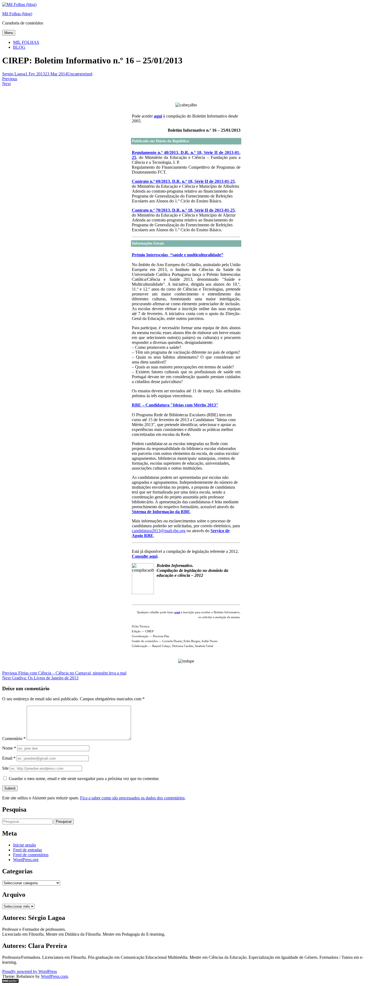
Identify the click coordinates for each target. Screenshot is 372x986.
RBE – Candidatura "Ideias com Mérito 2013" (175, 405)
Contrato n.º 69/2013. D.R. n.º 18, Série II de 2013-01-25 (183, 181)
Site (5, 768)
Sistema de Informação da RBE (161, 511)
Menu (8, 33)
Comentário (14, 738)
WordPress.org (25, 859)
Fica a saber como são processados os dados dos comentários (132, 798)
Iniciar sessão (24, 845)
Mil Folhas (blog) (17, 13)
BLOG (19, 47)
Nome (9, 748)
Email (9, 758)
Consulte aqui (144, 556)
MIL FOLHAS (26, 42)
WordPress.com (54, 976)
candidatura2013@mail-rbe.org (158, 530)
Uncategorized (79, 74)
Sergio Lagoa (13, 74)
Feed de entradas (27, 850)
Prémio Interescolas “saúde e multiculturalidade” (177, 254)
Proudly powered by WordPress (29, 971)
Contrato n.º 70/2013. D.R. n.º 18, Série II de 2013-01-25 (183, 210)
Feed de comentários (30, 854)
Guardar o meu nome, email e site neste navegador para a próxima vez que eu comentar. (84, 778)
